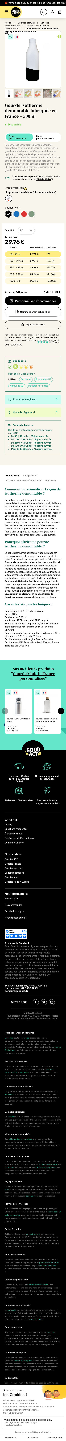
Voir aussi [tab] (50, 480)
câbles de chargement (46, 1167)
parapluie (12, 1310)
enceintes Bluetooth (48, 1164)
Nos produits (13, 854)
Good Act (11, 820)
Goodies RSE (11, 859)
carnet (11, 1117)
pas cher (51, 1332)
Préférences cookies (48, 1018)
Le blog (8, 824)
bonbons (52, 1265)
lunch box (9, 1094)
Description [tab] (13, 475)
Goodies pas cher (13, 868)
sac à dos (24, 1072)
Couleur (9, 207)
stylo (7, 1189)
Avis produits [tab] (30, 475)
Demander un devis (15, 842)
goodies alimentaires (49, 1262)
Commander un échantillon (35, 312)
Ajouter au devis (35, 324)
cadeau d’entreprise (22, 1361)
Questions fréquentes (16, 829)
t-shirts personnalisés (37, 1285)
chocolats (42, 1265)
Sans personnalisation (45, 137)
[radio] (8, 198)
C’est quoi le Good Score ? (21, 374)
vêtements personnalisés (20, 1139)
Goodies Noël (11, 877)
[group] (18, 711)
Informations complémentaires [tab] (23, 480)
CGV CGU (34, 1016)
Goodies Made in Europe (17, 882)
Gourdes (9, 1038)
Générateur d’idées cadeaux (19, 838)
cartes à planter (33, 1234)
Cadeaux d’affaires (14, 872)
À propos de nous (13, 833)
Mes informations (16, 893)
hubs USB (9, 1167)
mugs (26, 1038)
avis (56, 342)
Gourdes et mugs (26, 23)
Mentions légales (49, 1016)
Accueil (8, 23)
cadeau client (32, 1196)
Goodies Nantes (13, 863)
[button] (6, 12)
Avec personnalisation (18, 137)
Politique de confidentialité (21, 1018)
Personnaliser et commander (35, 301)
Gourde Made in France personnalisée (34, 676)
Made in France (36, 1319)
